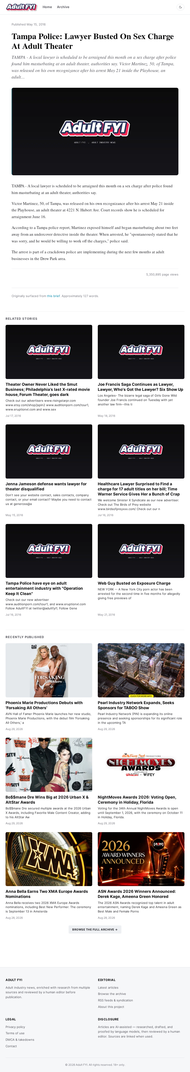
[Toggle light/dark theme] (180, 7)
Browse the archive (112, 994)
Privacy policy (15, 1027)
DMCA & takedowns (20, 1039)
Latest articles (108, 987)
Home (47, 7)
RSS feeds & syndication (115, 1000)
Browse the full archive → (95, 929)
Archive (63, 7)
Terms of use (15, 1033)
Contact (11, 1046)
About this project (111, 1007)
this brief (53, 296)
